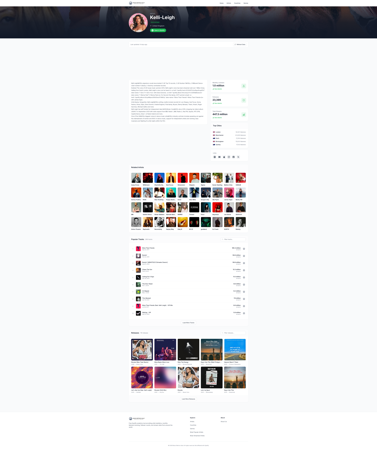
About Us (224, 421)
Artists (229, 3)
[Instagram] (229, 157)
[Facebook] (233, 157)
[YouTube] (219, 157)
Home (221, 3)
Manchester (219, 135)
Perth (217, 138)
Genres (246, 3)
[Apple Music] (224, 157)
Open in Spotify (159, 30)
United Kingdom (158, 26)
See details (218, 89)
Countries (237, 3)
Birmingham (219, 141)
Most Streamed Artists (197, 435)
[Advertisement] (188, 63)
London (218, 132)
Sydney (218, 144)
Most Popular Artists (196, 432)
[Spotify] (214, 157)
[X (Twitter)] (238, 157)
